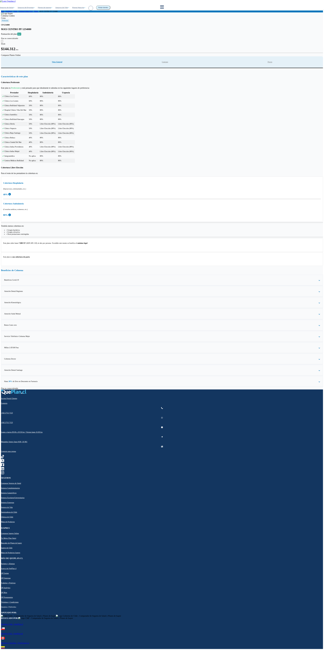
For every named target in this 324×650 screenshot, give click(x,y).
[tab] (57, 62)
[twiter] (2, 461)
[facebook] (2, 465)
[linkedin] (2, 469)
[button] (162, 280)
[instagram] (2, 473)
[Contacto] (90, 8)
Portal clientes (103, 7)
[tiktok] (2, 457)
